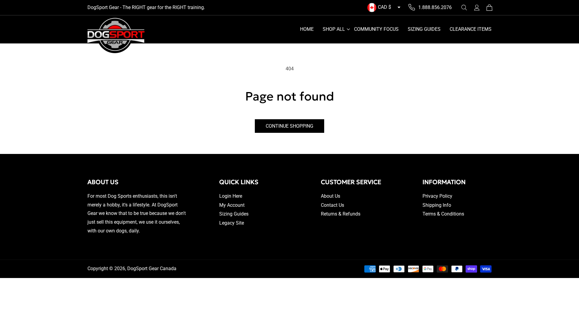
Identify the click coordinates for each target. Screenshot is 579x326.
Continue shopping (289, 126)
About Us (330, 196)
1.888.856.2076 (435, 7)
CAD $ (384, 7)
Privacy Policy (437, 196)
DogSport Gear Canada (151, 268)
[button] (464, 7)
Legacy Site (231, 223)
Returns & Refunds (340, 214)
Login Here (230, 196)
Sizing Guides (233, 214)
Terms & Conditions (443, 214)
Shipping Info (436, 205)
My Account (232, 205)
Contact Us (332, 205)
